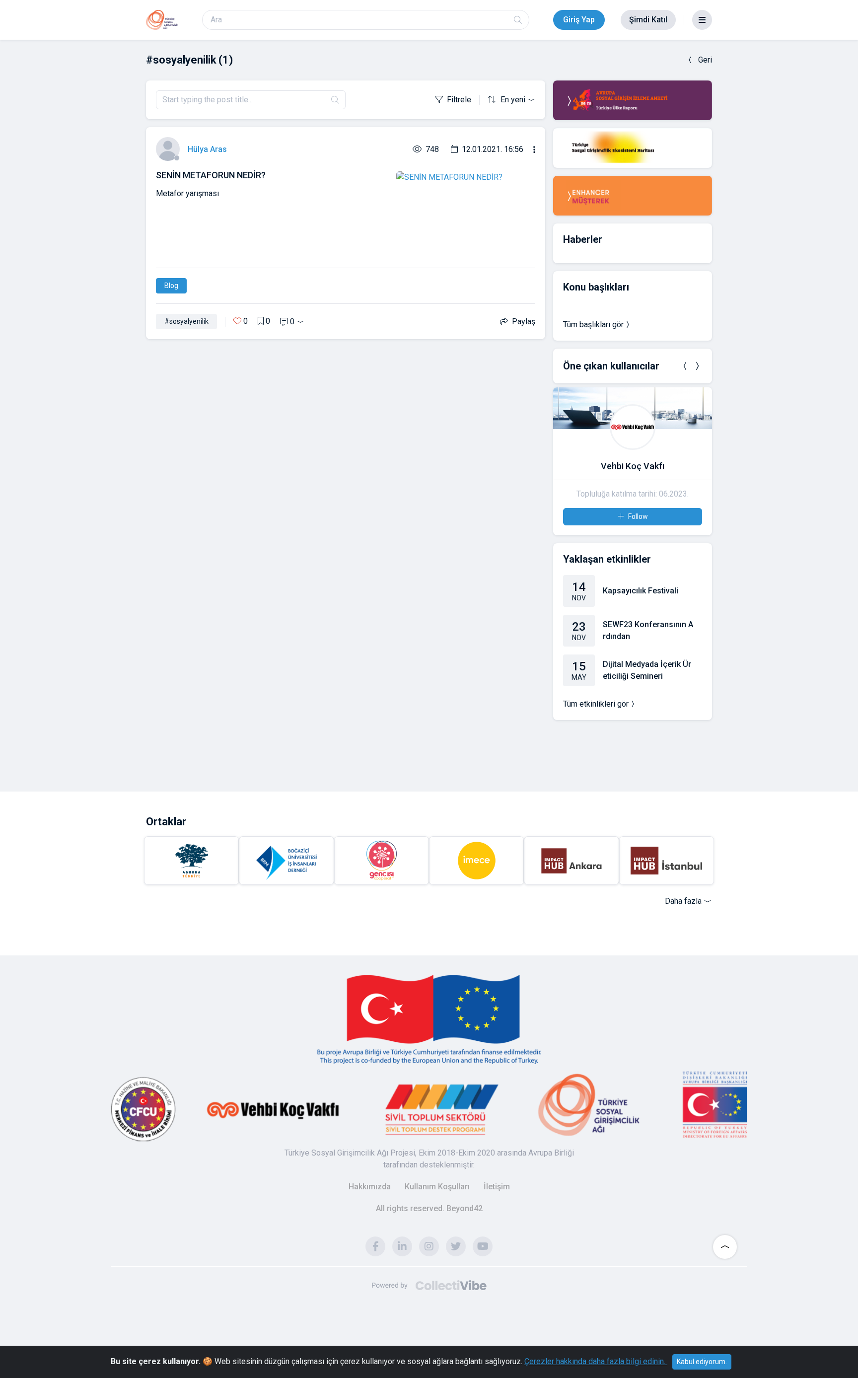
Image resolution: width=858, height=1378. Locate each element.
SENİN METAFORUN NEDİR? (211, 175)
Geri (705, 60)
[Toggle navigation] (702, 20)
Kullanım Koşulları (437, 1186)
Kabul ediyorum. (702, 1362)
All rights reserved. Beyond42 (429, 1208)
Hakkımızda (370, 1186)
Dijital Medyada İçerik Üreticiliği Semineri (647, 670)
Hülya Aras (207, 149)
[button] (685, 366)
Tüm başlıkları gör (593, 324)
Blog (171, 286)
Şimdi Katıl (648, 19)
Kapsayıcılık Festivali (640, 590)
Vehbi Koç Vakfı (632, 466)
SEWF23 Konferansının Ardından (648, 630)
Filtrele (459, 99)
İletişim (497, 1186)
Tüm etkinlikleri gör (596, 704)
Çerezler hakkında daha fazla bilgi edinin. (595, 1361)
